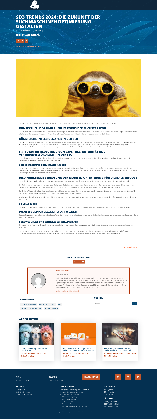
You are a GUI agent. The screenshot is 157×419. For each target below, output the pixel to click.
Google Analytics (28, 305)
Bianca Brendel (24, 31)
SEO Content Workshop (68, 399)
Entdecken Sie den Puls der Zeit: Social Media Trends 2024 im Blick (118, 349)
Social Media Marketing (31, 309)
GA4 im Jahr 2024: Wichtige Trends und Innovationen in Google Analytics (78, 349)
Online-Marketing (47, 305)
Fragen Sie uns (91, 377)
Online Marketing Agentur (25, 394)
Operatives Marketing (67, 401)
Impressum (94, 412)
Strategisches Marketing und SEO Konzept (74, 390)
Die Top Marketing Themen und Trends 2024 (34, 349)
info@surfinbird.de (22, 380)
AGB (78, 412)
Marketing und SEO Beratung (70, 394)
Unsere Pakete (67, 386)
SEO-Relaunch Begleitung (68, 397)
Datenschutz (85, 412)
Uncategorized (51, 309)
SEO (44, 31)
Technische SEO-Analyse (68, 404)
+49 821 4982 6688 (56, 380)
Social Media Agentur (23, 392)
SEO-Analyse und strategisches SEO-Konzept (75, 406)
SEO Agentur (20, 390)
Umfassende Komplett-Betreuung (71, 392)
